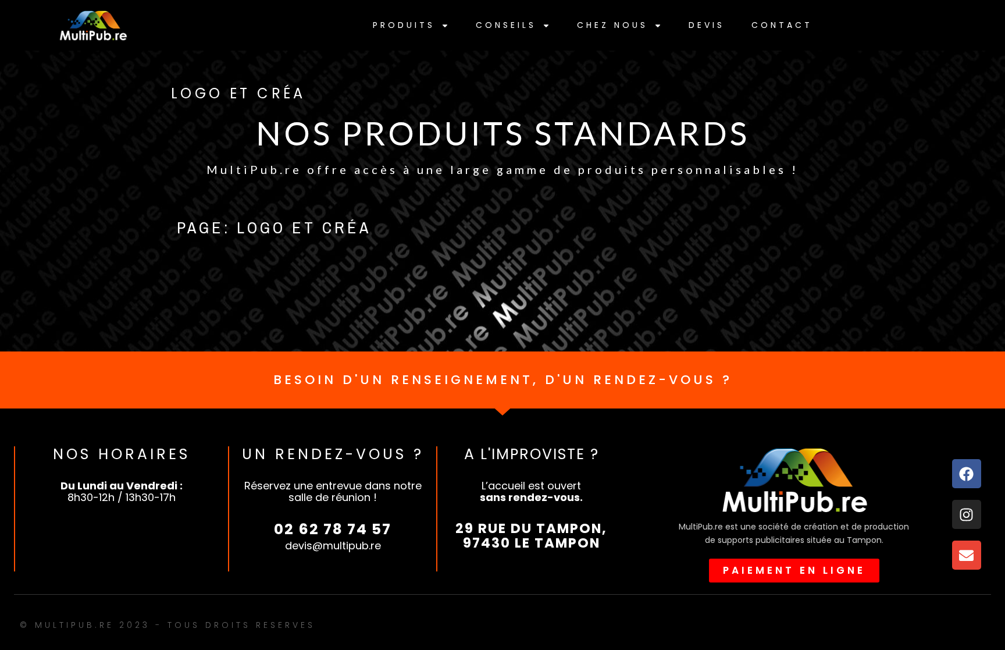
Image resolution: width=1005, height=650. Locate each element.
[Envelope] (966, 555)
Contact (781, 25)
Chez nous (612, 25)
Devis (707, 25)
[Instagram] (966, 514)
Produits (404, 25)
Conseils (506, 25)
